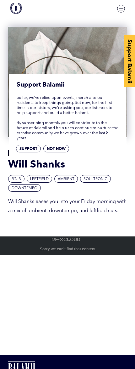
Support (28, 149)
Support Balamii (129, 61)
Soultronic (95, 179)
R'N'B (16, 179)
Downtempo (24, 188)
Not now (56, 149)
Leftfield (39, 179)
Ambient (66, 179)
